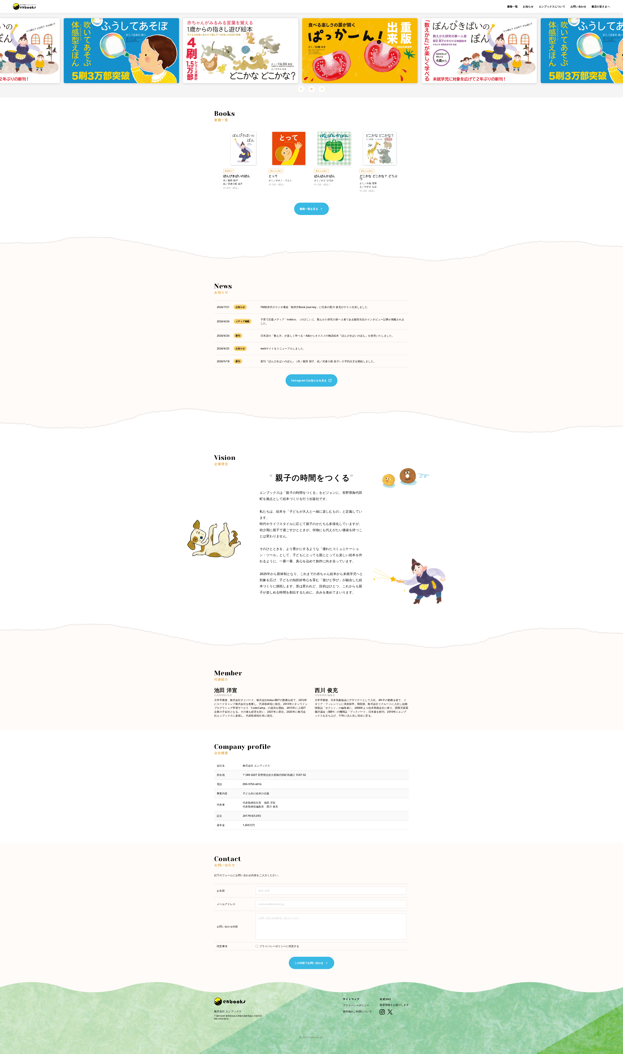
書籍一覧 (512, 6)
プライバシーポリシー (356, 1005)
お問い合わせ (578, 6)
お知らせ (528, 6)
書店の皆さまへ (601, 6)
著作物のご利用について (357, 1011)
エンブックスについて (552, 6)
